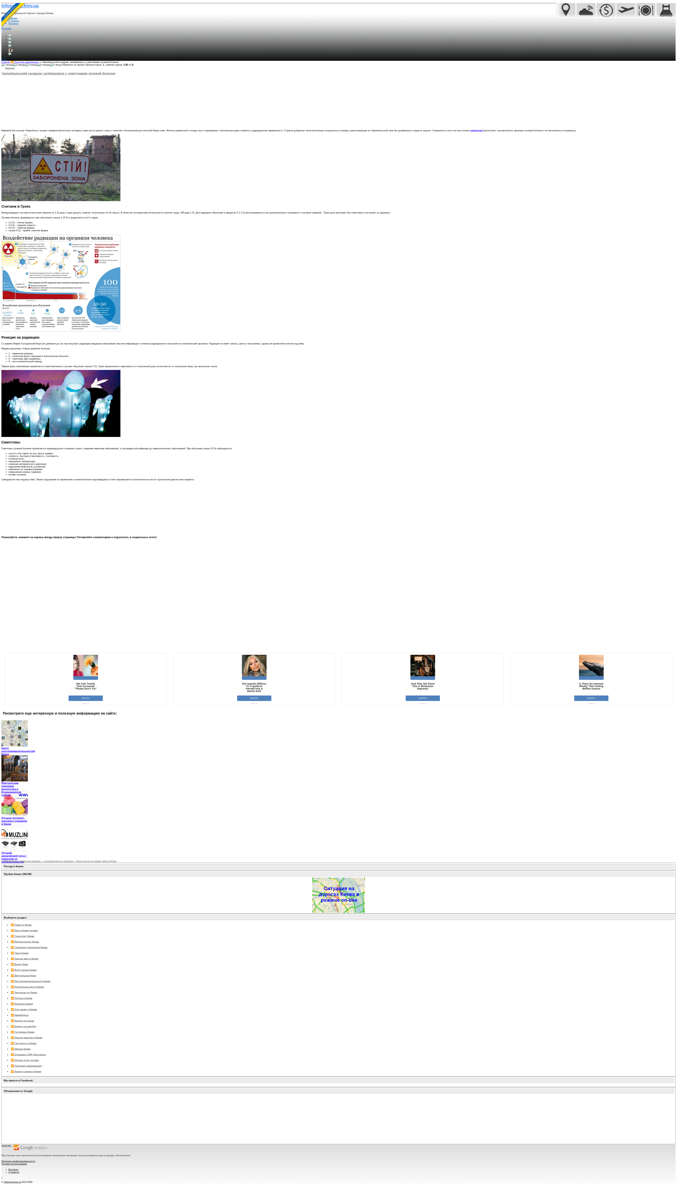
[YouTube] (9, 46)
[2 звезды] (19, 64)
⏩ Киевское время (22, 1003)
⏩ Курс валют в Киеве (24, 1009)
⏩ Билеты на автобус (23, 1026)
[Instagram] (10, 51)
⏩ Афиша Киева (21, 1048)
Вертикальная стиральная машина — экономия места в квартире (37, 861)
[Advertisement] (107, 102)
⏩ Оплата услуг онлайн (25, 1060)
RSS (3, 59)
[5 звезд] (55, 64)
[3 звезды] (32, 64)
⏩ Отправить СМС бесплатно (28, 1054)
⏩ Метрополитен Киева (25, 941)
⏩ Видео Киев (19, 964)
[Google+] (9, 36)
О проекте (13, 1172)
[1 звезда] (7, 64)
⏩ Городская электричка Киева (29, 947)
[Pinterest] (9, 54)
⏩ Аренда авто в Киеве (24, 958)
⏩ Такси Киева (20, 953)
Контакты (13, 1169)
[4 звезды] (44, 64)
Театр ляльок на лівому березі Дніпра (95, 861)
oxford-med (476, 130)
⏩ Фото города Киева (23, 970)
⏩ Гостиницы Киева (22, 1032)
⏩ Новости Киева (21, 924)
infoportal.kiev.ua (12, 1182)
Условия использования (14, 1164)
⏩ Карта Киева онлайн (24, 930)
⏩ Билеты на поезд (22, 1020)
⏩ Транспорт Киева (22, 936)
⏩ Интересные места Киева (27, 986)
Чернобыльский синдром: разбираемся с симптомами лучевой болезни (58, 73)
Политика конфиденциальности (18, 1161)
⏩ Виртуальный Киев (23, 975)
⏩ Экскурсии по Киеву (24, 992)
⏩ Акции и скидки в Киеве (26, 1071)
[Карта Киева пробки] (338, 912)
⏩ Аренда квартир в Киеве (26, 1037)
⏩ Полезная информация (26, 1065)
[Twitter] (9, 43)
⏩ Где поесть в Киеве (23, 1043)
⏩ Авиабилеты (20, 1015)
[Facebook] (9, 39)
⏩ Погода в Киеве (21, 998)
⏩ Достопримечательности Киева (30, 981)
